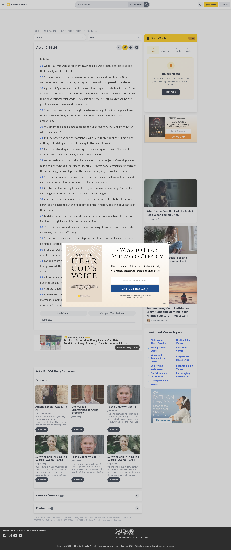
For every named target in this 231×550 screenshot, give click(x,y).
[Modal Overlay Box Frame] (115, 275)
